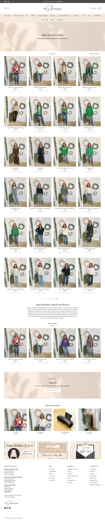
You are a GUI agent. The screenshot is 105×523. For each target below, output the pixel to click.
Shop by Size (60, 20)
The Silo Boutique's (42, 308)
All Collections (52, 471)
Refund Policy (93, 478)
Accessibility (93, 469)
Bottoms (33, 15)
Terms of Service (94, 482)
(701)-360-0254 (8, 490)
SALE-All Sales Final (18, 15)
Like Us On (41, 386)
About (69, 471)
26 (53, 299)
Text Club (70, 482)
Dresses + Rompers (43, 15)
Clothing (51, 473)
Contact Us (92, 471)
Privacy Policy (93, 476)
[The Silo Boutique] (52, 8)
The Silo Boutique (10, 518)
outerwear (35, 314)
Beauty (52, 20)
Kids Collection (97, 15)
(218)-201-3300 (8, 474)
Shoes (89, 15)
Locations (92, 473)
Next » (57, 299)
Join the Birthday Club (73, 476)
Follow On (52, 386)
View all (52, 325)
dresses (64, 313)
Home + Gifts (45, 20)
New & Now (52, 323)
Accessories (75, 15)
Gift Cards (70, 473)
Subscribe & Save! (72, 480)
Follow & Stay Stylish (52, 390)
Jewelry (83, 15)
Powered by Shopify (18, 518)
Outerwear (53, 15)
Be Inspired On (63, 386)
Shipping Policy (93, 480)
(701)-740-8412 (8, 482)
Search (69, 478)
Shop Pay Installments (95, 485)
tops (59, 313)
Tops (27, 15)
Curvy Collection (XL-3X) (64, 15)
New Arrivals (7, 15)
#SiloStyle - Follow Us (73, 469)
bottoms (76, 313)
